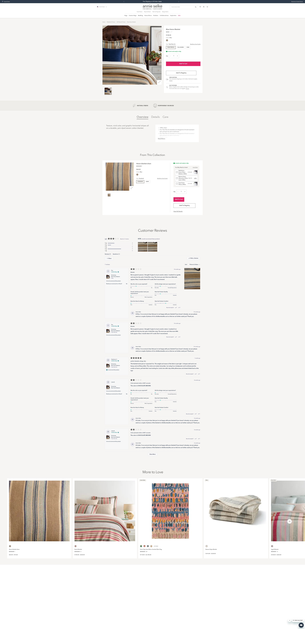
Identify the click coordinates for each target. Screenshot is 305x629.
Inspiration (173, 15)
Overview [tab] (142, 117)
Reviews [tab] (108, 254)
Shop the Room (147, 11)
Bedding (140, 15)
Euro (147, 181)
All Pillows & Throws (121, 22)
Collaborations (164, 15)
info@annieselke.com (162, 316)
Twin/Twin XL (170, 47)
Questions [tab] (116, 254)
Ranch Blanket (78, 549)
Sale (179, 15)
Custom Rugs (132, 15)
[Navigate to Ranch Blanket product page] (105, 510)
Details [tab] (155, 117)
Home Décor (148, 15)
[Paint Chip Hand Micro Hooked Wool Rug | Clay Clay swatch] (144, 546)
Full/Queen (180, 47)
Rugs (126, 15)
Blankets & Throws (111, 22)
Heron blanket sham (14, 549)
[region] (148, 247)
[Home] (152, 9)
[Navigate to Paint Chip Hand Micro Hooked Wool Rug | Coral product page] (170, 510)
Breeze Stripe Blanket (211, 549)
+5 (156, 546)
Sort (186, 264)
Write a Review (195, 259)
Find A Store (7, 1)
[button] (169, 31)
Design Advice (165, 11)
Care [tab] (165, 117)
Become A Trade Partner (297, 1)
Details (170, 80)
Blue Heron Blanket (131, 22)
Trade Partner (139, 11)
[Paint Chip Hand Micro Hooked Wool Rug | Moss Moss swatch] (141, 546)
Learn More (195, 167)
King (188, 47)
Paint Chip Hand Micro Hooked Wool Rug (151, 549)
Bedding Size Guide (195, 44)
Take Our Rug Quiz (156, 11)
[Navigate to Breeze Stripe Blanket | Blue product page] (236, 510)
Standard (140, 181)
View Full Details (178, 211)
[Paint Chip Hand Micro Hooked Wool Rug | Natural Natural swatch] (151, 546)
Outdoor (155, 15)
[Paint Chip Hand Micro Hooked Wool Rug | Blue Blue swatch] (148, 546)
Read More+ (161, 138)
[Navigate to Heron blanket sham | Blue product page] (39, 510)
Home (103, 22)
